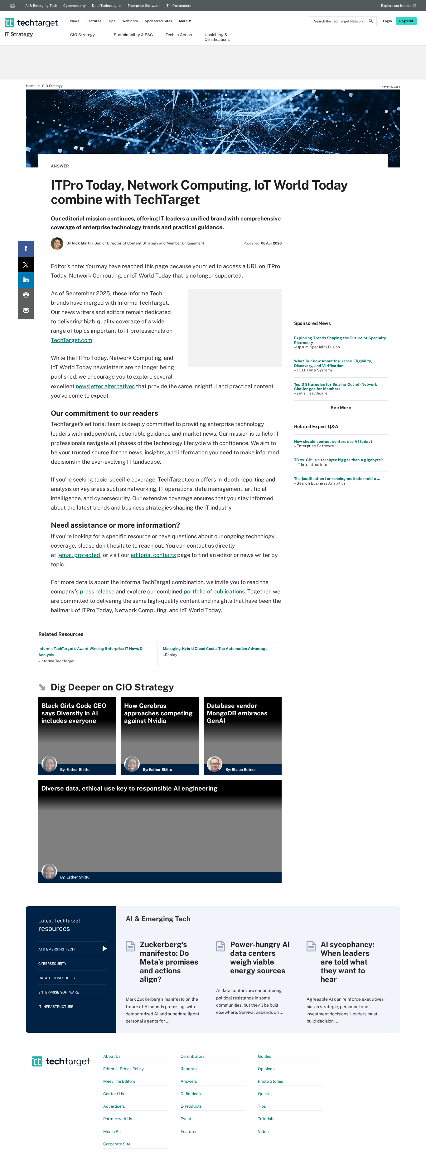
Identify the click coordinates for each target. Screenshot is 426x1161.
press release (97, 591)
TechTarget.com (71, 340)
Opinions (266, 1069)
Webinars (130, 21)
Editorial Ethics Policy (123, 1069)
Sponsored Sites (158, 21)
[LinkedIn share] (26, 280)
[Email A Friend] (26, 311)
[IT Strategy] (32, 14)
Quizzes (265, 1093)
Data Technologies (106, 5)
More (183, 21)
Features (93, 21)
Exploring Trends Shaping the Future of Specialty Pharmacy (340, 340)
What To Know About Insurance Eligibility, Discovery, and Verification (333, 363)
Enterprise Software (143, 5)
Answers (189, 1081)
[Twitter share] (26, 264)
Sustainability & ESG (133, 34)
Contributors (193, 1056)
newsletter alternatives (105, 386)
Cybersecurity (74, 5)
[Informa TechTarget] (12, 5)
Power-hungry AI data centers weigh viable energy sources (260, 957)
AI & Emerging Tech (41, 5)
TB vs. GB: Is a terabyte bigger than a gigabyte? (338, 460)
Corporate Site (116, 1144)
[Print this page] (26, 295)
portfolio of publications (214, 591)
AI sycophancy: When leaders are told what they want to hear (348, 962)
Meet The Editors (119, 1081)
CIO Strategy (82, 34)
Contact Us (113, 1093)
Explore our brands (396, 5)
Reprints (189, 1069)
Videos (264, 1131)
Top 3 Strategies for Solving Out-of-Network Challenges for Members (335, 386)
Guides (264, 1056)
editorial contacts (153, 555)
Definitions (191, 1093)
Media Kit (112, 1131)
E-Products (191, 1106)
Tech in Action (179, 34)
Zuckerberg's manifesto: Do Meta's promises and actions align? (169, 962)
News (75, 21)
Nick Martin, (83, 243)
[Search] (370, 22)
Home (30, 86)
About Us (112, 1056)
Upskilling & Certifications (217, 36)
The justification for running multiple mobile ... (337, 478)
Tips (111, 21)
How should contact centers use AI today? (333, 441)
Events (187, 1118)
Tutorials (266, 1118)
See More (341, 407)
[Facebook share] (26, 249)
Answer (60, 166)
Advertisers (114, 1106)
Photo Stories (270, 1081)
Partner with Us (117, 1118)
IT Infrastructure (178, 5)
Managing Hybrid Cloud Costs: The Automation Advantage (215, 648)
